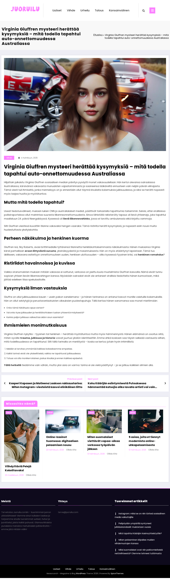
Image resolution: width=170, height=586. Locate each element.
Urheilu (85, 10)
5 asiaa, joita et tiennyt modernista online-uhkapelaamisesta (64, 441)
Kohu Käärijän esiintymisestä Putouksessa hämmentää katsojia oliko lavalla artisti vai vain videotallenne (121, 385)
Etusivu (98, 35)
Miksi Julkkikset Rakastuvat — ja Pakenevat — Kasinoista (105, 441)
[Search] (143, 10)
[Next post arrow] (165, 383)
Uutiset (57, 10)
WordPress (81, 558)
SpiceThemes (117, 558)
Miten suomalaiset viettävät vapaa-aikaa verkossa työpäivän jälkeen (23, 443)
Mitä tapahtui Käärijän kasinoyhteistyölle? (140, 518)
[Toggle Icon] (152, 10)
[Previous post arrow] (5, 383)
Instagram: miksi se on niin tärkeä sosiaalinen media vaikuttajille (146, 451)
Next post (93, 379)
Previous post (74, 379)
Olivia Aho (31, 453)
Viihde (71, 10)
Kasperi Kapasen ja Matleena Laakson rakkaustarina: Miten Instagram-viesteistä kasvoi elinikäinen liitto (45, 385)
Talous (99, 10)
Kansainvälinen (119, 10)
